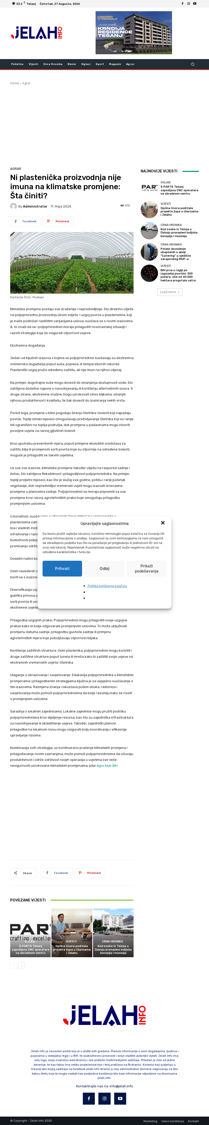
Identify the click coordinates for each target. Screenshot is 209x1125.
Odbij (104, 568)
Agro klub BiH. (107, 765)
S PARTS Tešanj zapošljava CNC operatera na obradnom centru (30, 949)
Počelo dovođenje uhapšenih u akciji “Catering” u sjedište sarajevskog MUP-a (176, 254)
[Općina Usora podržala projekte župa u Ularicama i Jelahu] (71, 933)
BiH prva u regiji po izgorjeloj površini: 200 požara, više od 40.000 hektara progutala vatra (178, 275)
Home (14, 83)
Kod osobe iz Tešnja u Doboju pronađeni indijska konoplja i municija (113, 949)
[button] (163, 523)
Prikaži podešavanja (147, 568)
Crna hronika (112, 941)
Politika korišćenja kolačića (107, 586)
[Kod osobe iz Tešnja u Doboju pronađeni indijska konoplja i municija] (113, 933)
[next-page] (21, 965)
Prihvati (62, 568)
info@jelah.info (121, 1086)
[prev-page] (13, 965)
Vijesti (71, 941)
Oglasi (30, 941)
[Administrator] (14, 206)
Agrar (26, 83)
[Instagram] (189, 4)
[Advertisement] (104, 123)
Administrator (35, 206)
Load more (168, 292)
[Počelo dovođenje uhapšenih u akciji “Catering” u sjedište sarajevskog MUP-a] (149, 251)
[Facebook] (182, 4)
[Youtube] (195, 4)
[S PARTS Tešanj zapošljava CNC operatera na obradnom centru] (30, 933)
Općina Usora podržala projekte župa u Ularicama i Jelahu (72, 949)
